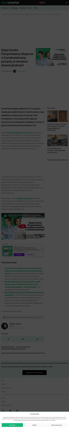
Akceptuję (12, 425)
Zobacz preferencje (56, 425)
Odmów (34, 425)
